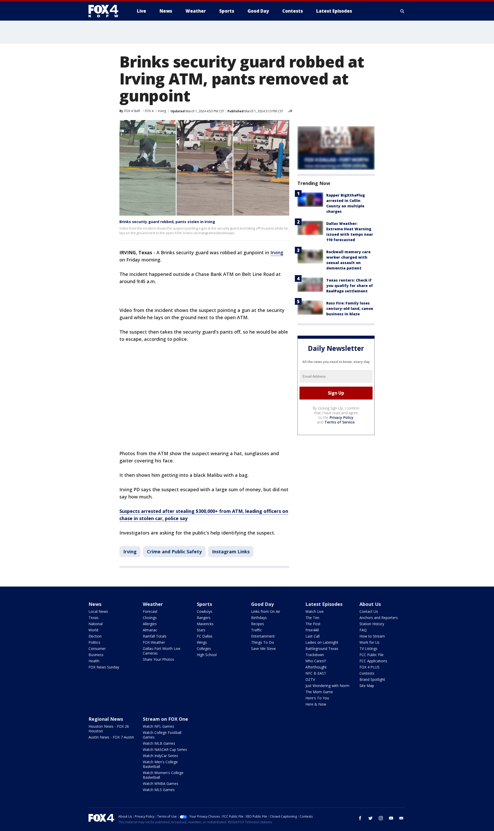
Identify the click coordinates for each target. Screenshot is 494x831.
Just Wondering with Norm (327, 685)
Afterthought (316, 667)
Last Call (312, 636)
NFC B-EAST (315, 673)
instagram (381, 818)
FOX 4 (149, 111)
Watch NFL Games (158, 726)
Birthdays (259, 617)
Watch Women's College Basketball (163, 775)
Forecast (150, 611)
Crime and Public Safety (174, 551)
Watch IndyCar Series (160, 755)
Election (95, 636)
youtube (391, 818)
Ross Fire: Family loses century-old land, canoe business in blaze (349, 308)
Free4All (312, 630)
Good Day (262, 604)
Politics (94, 642)
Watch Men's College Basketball (160, 764)
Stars (201, 630)
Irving (162, 111)
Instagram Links (231, 551)
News (95, 604)
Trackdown (314, 654)
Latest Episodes (323, 604)
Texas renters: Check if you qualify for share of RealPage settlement (349, 285)
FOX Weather (154, 642)
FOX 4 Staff (132, 111)
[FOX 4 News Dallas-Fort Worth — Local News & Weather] (105, 11)
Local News (98, 611)
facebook (360, 818)
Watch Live (314, 611)
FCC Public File (371, 654)
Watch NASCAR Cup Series (165, 749)
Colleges (204, 648)
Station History (371, 623)
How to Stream (372, 636)
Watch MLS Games (159, 789)
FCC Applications (373, 660)
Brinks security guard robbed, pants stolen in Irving (167, 221)
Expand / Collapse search (402, 11)
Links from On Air (265, 611)
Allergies (150, 623)
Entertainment (263, 636)
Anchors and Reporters (378, 617)
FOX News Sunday (104, 667)
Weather (153, 604)
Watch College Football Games (162, 735)
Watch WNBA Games (160, 783)
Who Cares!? (315, 660)
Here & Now (315, 704)
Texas (94, 617)
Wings (202, 642)
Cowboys (204, 611)
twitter (370, 818)
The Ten (312, 617)
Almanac (150, 630)
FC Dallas (205, 636)
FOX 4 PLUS (369, 667)
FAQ (363, 630)
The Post (313, 623)
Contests (366, 673)
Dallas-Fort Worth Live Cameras (161, 651)
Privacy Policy (342, 417)
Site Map (366, 685)
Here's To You (317, 698)
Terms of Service (339, 422)
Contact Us (368, 611)
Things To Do (262, 642)
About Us (370, 604)
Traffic (256, 630)
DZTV (310, 679)
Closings (150, 617)
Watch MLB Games (159, 743)
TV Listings (368, 648)
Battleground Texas (321, 648)
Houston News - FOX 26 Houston (109, 728)
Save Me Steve (263, 648)
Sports (204, 604)
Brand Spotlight (372, 679)
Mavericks (205, 623)
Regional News (106, 719)
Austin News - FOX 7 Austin (111, 737)
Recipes (257, 623)
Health (94, 660)
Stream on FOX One (165, 719)
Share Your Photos (158, 659)
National (96, 623)
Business (96, 654)
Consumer (97, 648)
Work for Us (369, 642)
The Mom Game (319, 691)
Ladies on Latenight (321, 642)
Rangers (203, 617)
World (93, 630)
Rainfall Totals (154, 636)
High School (207, 654)
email (401, 818)
